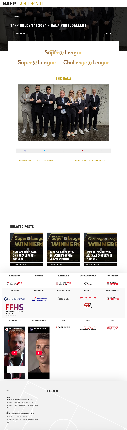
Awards (17, 16)
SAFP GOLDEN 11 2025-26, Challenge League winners (100, 248)
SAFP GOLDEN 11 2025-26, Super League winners (26, 248)
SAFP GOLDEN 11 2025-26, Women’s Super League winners (63, 248)
